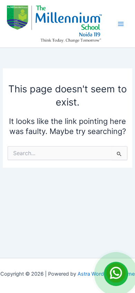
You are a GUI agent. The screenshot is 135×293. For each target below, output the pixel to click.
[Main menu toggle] (121, 24)
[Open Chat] (116, 274)
